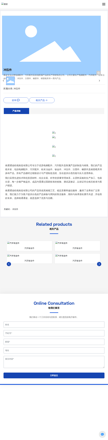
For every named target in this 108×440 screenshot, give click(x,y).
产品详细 (16, 111)
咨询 (14, 100)
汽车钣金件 (29, 248)
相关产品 (40, 100)
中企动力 (52, 430)
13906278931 (32, 400)
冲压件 (17, 88)
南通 (59, 430)
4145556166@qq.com (19, 404)
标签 (65, 430)
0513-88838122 (17, 400)
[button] (9, 264)
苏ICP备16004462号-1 (54, 427)
